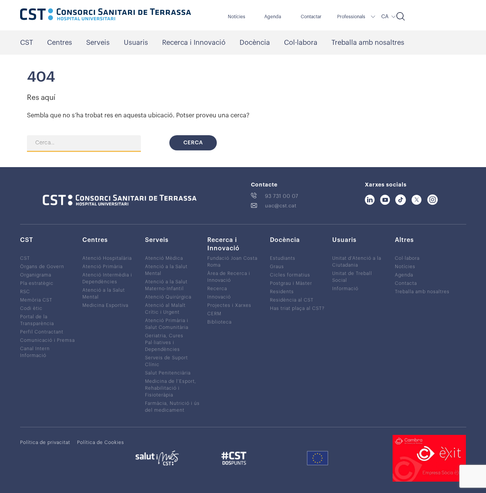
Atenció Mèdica (164, 258)
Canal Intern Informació (35, 352)
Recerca (217, 288)
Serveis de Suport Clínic (166, 361)
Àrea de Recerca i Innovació (228, 277)
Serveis (98, 42)
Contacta (406, 283)
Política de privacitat (45, 442)
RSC (25, 291)
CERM (214, 313)
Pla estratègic (37, 283)
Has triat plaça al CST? (297, 308)
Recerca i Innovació (194, 42)
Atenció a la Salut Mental (103, 293)
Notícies (236, 16)
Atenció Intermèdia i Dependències (107, 278)
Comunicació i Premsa (47, 340)
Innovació (219, 297)
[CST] (105, 15)
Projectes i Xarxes (229, 305)
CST (26, 42)
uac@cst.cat (281, 205)
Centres (59, 42)
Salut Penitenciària (168, 373)
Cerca (193, 142)
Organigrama (35, 275)
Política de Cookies (100, 442)
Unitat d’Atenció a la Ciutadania (356, 261)
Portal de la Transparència (37, 320)
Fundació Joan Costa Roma (232, 261)
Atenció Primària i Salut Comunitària (166, 324)
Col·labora (300, 42)
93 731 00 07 (281, 196)
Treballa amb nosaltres (367, 42)
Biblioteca (219, 322)
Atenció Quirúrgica (168, 297)
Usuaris (136, 42)
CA (384, 16)
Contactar (311, 16)
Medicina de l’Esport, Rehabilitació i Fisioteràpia (170, 388)
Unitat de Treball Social (352, 277)
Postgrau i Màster (291, 283)
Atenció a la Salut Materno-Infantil (166, 285)
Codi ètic (31, 308)
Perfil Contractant (41, 332)
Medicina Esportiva (105, 305)
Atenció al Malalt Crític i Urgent (165, 308)
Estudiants (282, 258)
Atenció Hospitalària (107, 258)
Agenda (272, 16)
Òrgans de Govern (42, 266)
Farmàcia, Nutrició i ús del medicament (172, 406)
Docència (255, 42)
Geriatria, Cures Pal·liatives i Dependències (164, 342)
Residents (282, 291)
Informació (345, 288)
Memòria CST (36, 300)
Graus (277, 266)
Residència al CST (292, 300)
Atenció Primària (102, 266)
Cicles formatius (290, 275)
